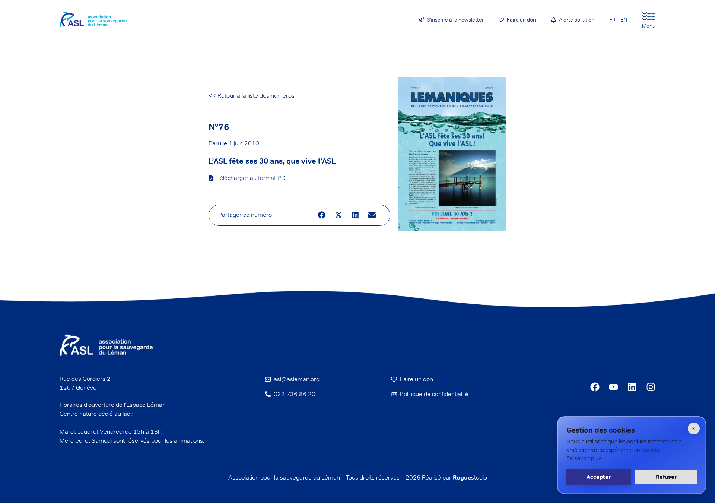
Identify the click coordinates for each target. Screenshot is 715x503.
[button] (322, 215)
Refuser (666, 477)
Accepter (599, 477)
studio (470, 477)
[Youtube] (613, 387)
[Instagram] (650, 387)
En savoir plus (583, 458)
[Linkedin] (632, 387)
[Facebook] (595, 387)
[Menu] (648, 16)
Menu (648, 25)
